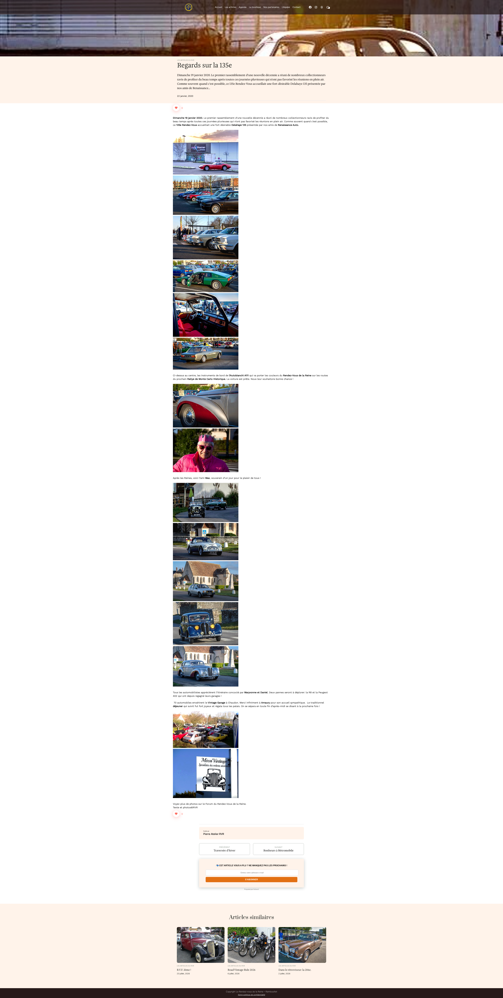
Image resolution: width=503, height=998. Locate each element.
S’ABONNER (251, 879)
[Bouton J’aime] (176, 108)
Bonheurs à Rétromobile (278, 850)
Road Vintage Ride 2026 (241, 969)
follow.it (256, 889)
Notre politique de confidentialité (251, 995)
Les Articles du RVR (185, 60)
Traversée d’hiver (224, 850)
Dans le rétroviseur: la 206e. (294, 969)
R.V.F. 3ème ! (184, 969)
